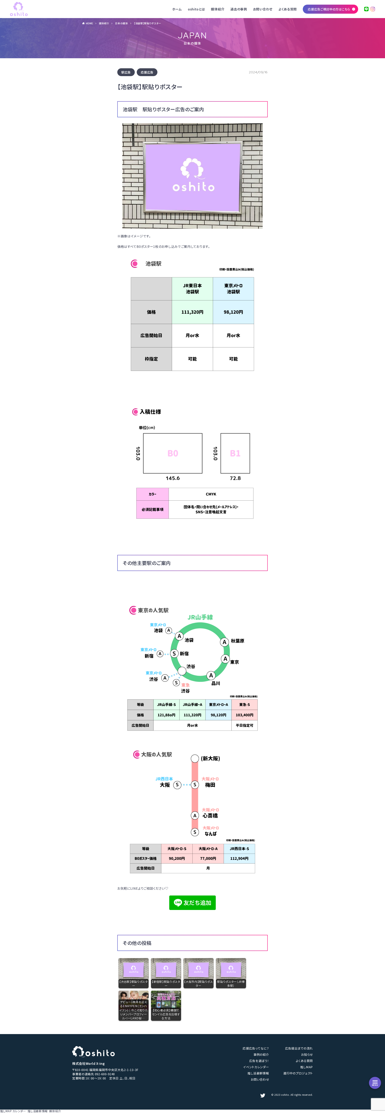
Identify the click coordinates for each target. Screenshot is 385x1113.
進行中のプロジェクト (298, 1073)
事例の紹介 (261, 1054)
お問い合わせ (263, 9)
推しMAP (306, 1067)
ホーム (177, 9)
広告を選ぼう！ (259, 1061)
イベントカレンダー (256, 1067)
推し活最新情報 (258, 1073)
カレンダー (19, 1111)
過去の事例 (238, 9)
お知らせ (307, 1054)
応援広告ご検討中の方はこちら (329, 9)
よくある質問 (288, 9)
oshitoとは (196, 9)
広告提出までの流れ (299, 1048)
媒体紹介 (217, 9)
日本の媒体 (121, 23)
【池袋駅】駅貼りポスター (147, 23)
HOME (89, 23)
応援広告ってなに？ (256, 1048)
